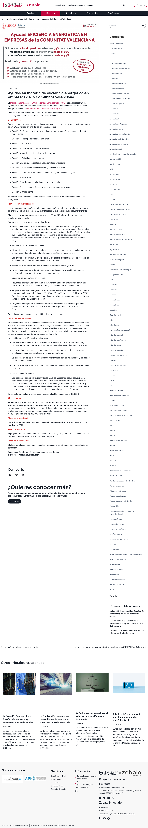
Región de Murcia (116, 534)
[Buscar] (143, 26)
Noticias (112, 456)
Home (3, 19)
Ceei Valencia (115, 189)
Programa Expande (116, 519)
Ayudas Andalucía (116, 74)
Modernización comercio (118, 441)
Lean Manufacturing (117, 405)
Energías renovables (117, 275)
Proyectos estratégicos (118, 529)
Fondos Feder (115, 305)
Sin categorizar (115, 564)
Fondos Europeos (116, 300)
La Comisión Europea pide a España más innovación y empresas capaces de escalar (127, 613)
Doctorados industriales (118, 255)
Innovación (113, 360)
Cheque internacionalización (120, 209)
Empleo (112, 265)
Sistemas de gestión (117, 569)
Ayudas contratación (117, 89)
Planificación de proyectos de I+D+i (122, 481)
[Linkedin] (108, 798)
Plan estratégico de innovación (121, 471)
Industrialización (115, 345)
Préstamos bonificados (118, 491)
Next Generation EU (117, 451)
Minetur (112, 430)
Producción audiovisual (118, 496)
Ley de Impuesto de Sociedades (121, 415)
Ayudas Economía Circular (119, 94)
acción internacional (117, 43)
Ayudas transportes (116, 149)
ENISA (112, 280)
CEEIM (112, 199)
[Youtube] (104, 818)
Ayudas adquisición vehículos (120, 68)
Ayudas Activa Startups (118, 63)
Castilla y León (115, 164)
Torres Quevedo (115, 574)
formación (113, 310)
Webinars (113, 589)
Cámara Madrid (115, 159)
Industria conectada (117, 335)
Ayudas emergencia (117, 104)
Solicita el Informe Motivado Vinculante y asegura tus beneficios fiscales (127, 717)
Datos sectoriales (116, 229)
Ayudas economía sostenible (120, 99)
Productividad (114, 506)
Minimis (112, 436)
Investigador (114, 370)
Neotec (112, 446)
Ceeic (112, 194)
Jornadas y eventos (116, 390)
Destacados (114, 244)
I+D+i (111, 320)
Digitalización (114, 249)
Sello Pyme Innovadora (118, 559)
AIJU (111, 58)
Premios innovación (117, 486)
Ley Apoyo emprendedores (119, 410)
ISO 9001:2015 (115, 375)
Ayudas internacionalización (120, 134)
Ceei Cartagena (115, 174)
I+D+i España (114, 325)
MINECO (113, 425)
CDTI (111, 169)
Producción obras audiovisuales (121, 501)
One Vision (113, 461)
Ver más (113, 596)
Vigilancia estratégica (117, 579)
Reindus (113, 544)
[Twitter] (104, 798)
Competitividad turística (118, 214)
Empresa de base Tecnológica (120, 270)
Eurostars (113, 295)
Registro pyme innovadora (119, 539)
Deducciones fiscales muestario (121, 239)
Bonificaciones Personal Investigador (123, 154)
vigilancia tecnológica (117, 584)
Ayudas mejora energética (119, 144)
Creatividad (114, 219)
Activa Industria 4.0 (116, 48)
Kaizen (112, 400)
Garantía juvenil (115, 315)
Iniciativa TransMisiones (118, 355)
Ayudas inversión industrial (119, 139)
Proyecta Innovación (117, 524)
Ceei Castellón (115, 179)
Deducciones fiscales (117, 234)
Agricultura (113, 53)
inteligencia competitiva (118, 365)
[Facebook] (100, 798)
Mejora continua (115, 420)
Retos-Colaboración (117, 549)
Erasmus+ (113, 290)
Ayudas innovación (116, 129)
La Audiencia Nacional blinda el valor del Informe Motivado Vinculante (92, 716)
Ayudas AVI (114, 79)
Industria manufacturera (118, 340)
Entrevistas (113, 285)
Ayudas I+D (114, 109)
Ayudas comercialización (118, 84)
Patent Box (113, 466)
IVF (111, 385)
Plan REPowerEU (116, 476)
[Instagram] (112, 798)
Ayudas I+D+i (114, 114)
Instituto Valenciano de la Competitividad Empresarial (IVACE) (38, 103)
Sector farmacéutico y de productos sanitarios (126, 554)
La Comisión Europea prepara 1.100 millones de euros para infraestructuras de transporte (126, 623)
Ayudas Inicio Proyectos (118, 124)
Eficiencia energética (117, 260)
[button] (10, 475)
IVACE (112, 380)
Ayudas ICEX (114, 119)
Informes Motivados (116, 350)
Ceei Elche (113, 184)
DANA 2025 (114, 224)
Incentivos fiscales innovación (120, 330)
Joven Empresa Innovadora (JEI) (121, 395)
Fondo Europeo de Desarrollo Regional (44, 108)
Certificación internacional (119, 204)
